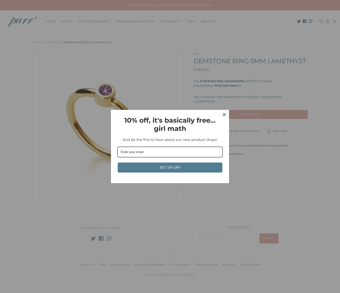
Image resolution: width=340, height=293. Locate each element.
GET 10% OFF (170, 167)
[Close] (224, 114)
